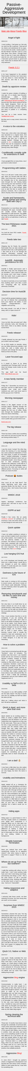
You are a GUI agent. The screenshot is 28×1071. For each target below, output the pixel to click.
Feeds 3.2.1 (14, 67)
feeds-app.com (6, 422)
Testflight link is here (7, 116)
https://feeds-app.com (11, 374)
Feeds (19, 31)
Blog (24, 31)
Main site (5, 31)
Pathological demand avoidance (14, 100)
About (13, 31)
